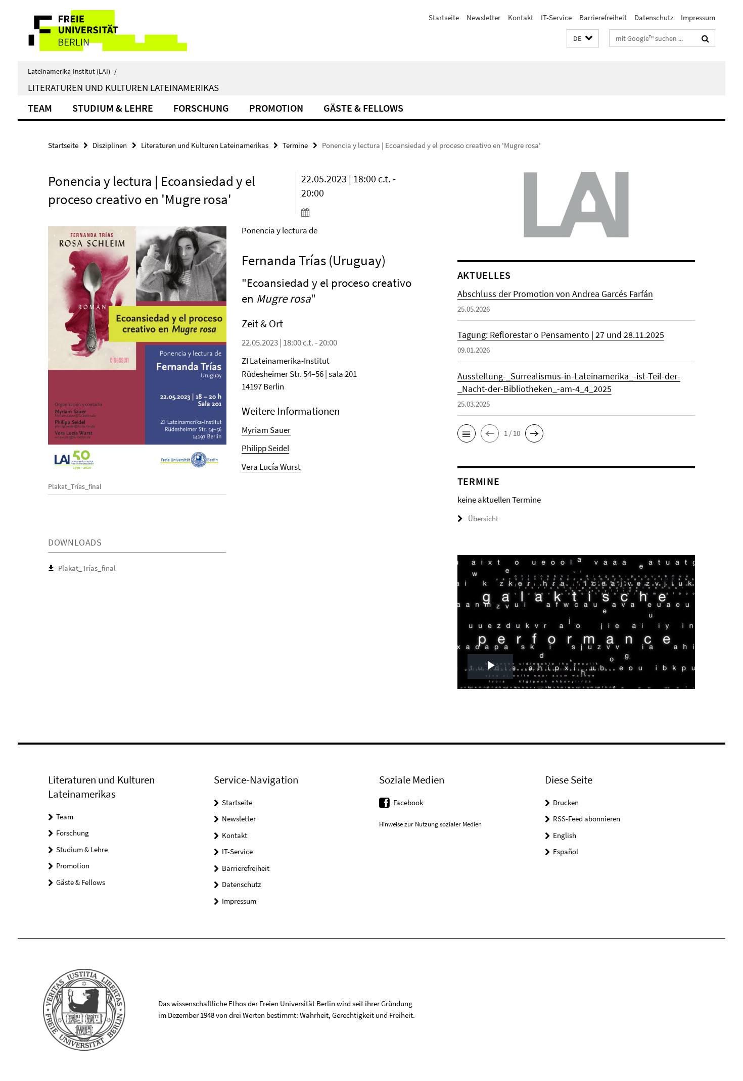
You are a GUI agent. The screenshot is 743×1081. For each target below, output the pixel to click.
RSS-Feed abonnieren (586, 818)
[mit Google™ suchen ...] (705, 38)
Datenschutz (653, 17)
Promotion (276, 108)
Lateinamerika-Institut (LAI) (72, 71)
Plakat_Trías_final (87, 568)
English (564, 835)
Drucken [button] (566, 802)
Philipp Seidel (265, 448)
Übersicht (483, 518)
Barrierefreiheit (603, 17)
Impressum (698, 17)
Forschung (201, 108)
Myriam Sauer (266, 429)
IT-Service (556, 17)
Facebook (408, 802)
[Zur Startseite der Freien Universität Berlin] (102, 30)
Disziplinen (109, 145)
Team (40, 108)
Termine (295, 145)
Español (565, 851)
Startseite (444, 17)
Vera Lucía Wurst (271, 466)
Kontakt (520, 17)
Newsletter (483, 17)
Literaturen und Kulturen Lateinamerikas (123, 87)
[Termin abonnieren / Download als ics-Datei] (360, 212)
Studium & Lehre (112, 108)
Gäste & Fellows (363, 108)
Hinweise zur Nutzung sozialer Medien (430, 824)
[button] (583, 38)
